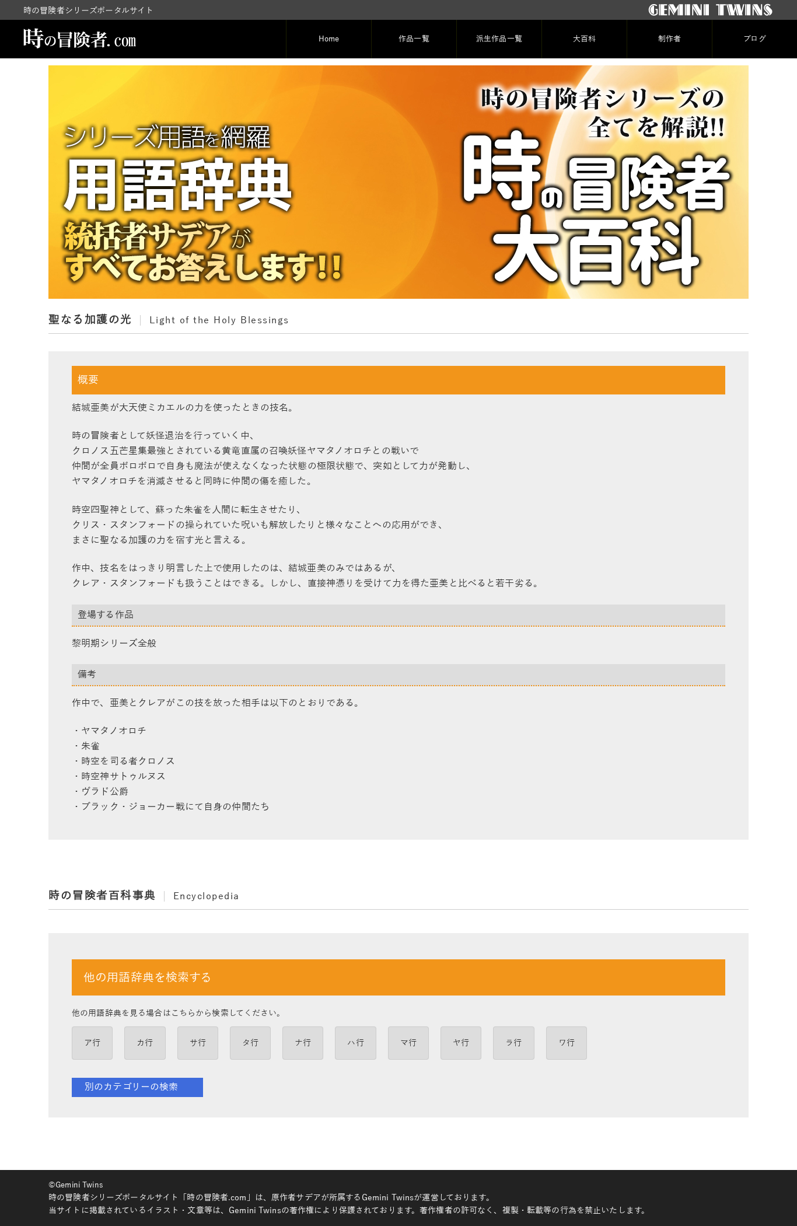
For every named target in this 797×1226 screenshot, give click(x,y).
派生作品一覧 (499, 39)
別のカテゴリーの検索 (131, 1087)
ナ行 (303, 1043)
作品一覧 (413, 39)
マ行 (408, 1043)
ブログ (754, 39)
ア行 (92, 1043)
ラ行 (513, 1043)
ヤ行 (461, 1043)
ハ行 (355, 1043)
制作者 (669, 39)
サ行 (198, 1043)
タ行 (250, 1043)
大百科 (584, 39)
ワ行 (566, 1043)
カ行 (145, 1043)
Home (329, 39)
